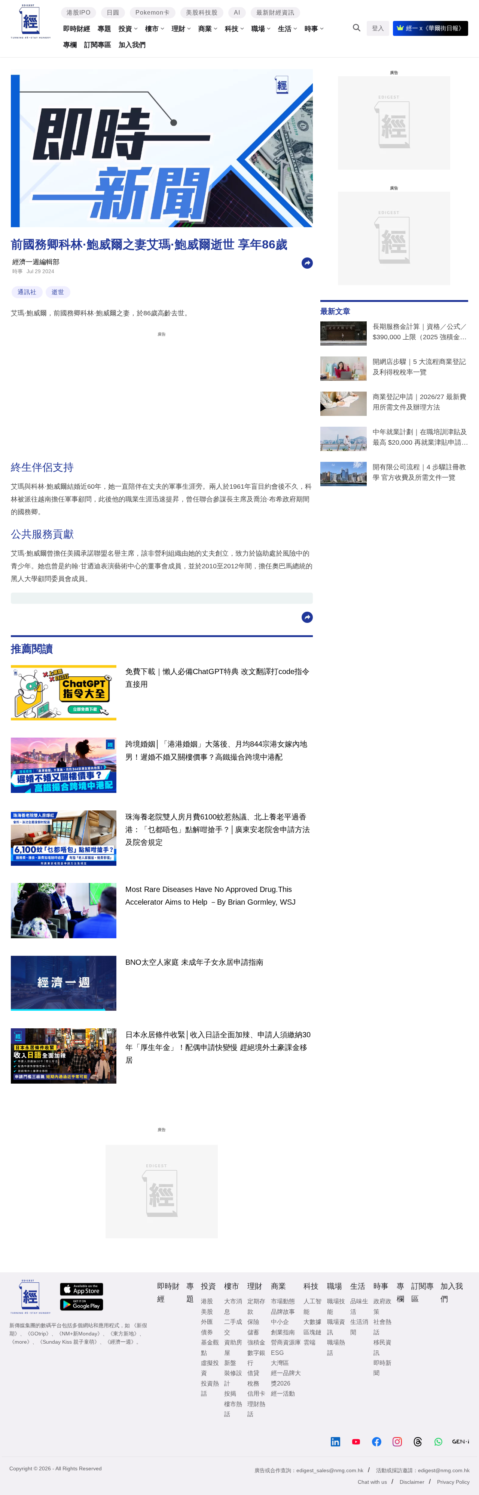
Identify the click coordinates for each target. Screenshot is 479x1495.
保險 (253, 1322)
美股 (207, 1312)
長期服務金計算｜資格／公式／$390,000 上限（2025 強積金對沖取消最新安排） (420, 333)
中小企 (280, 1322)
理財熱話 (256, 1409)
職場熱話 (336, 1347)
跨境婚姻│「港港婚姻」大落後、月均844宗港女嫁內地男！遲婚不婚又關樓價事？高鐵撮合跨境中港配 (216, 750)
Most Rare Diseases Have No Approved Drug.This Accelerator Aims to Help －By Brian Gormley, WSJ (210, 895)
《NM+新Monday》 (80, 1334)
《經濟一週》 (120, 1342)
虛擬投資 (210, 1368)
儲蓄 (253, 1332)
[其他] (307, 262)
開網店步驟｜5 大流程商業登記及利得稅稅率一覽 (419, 367)
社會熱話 (382, 1327)
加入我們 (132, 45)
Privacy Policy (453, 1482)
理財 (178, 29)
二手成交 (233, 1327)
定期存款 (256, 1306)
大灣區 (280, 1363)
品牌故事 (283, 1312)
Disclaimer (412, 1482)
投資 (125, 29)
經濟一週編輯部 (36, 262)
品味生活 (359, 1306)
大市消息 (233, 1306)
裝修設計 (233, 1378)
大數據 (312, 1322)
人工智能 (312, 1306)
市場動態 (283, 1301)
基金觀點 (210, 1347)
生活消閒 (359, 1327)
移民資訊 (382, 1347)
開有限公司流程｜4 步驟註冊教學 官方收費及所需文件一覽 (419, 472)
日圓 (113, 12)
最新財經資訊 (275, 12)
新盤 (230, 1363)
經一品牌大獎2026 (286, 1378)
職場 (258, 29)
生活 (285, 29)
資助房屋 (233, 1347)
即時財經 (76, 29)
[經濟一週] (31, 21)
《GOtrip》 (38, 1334)
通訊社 (27, 292)
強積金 (256, 1342)
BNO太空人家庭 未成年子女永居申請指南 (194, 962)
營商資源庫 (286, 1342)
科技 (231, 29)
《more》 (20, 1342)
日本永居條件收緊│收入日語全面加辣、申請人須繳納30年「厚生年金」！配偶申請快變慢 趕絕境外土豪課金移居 (218, 1048)
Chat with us (372, 1482)
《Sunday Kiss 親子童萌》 (68, 1342)
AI (237, 12)
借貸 (253, 1373)
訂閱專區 (97, 45)
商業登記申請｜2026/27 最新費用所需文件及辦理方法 (419, 402)
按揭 (230, 1393)
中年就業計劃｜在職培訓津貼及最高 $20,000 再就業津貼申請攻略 (420, 438)
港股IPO (79, 12)
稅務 (253, 1383)
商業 (205, 29)
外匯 (207, 1322)
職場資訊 (336, 1327)
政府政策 (382, 1306)
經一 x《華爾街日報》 (435, 28)
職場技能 (336, 1306)
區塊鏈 (312, 1332)
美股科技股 (202, 12)
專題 (104, 29)
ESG (277, 1353)
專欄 (70, 45)
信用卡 (256, 1393)
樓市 (152, 29)
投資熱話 (210, 1388)
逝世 (58, 292)
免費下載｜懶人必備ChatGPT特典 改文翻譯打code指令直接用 (217, 677)
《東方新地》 (123, 1334)
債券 (207, 1332)
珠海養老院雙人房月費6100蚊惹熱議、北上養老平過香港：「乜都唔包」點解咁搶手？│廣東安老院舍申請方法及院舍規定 (217, 830)
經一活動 (283, 1393)
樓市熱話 (233, 1409)
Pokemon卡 (152, 12)
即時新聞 (382, 1368)
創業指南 (283, 1332)
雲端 (309, 1342)
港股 (207, 1301)
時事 (311, 29)
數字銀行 (256, 1358)
